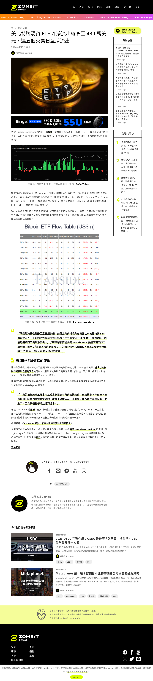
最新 (81, 7)
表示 (38, 437)
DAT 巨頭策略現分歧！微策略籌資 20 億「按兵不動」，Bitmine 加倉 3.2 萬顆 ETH (129, 224)
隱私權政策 (17, 660)
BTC (59, 596)
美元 (88, 562)
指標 (90, 7)
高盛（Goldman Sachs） (83, 429)
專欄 (108, 7)
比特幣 (91, 596)
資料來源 (15, 447)
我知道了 (76, 677)
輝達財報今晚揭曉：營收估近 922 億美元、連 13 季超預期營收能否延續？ (129, 185)
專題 (117, 7)
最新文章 (22, 27)
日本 (82, 596)
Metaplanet (70, 596)
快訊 (99, 7)
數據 (50, 131)
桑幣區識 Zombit (24, 53)
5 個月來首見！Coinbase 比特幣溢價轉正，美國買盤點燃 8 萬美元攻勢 (127, 67)
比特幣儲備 (103, 596)
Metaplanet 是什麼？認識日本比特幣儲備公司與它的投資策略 (97, 573)
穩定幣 (79, 562)
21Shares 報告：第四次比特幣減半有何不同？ (47, 423)
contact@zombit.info (70, 618)
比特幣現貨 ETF (62, 484)
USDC (69, 562)
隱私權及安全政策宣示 (77, 671)
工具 (73, 7)
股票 (114, 596)
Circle (60, 562)
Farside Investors (83, 322)
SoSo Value (82, 184)
